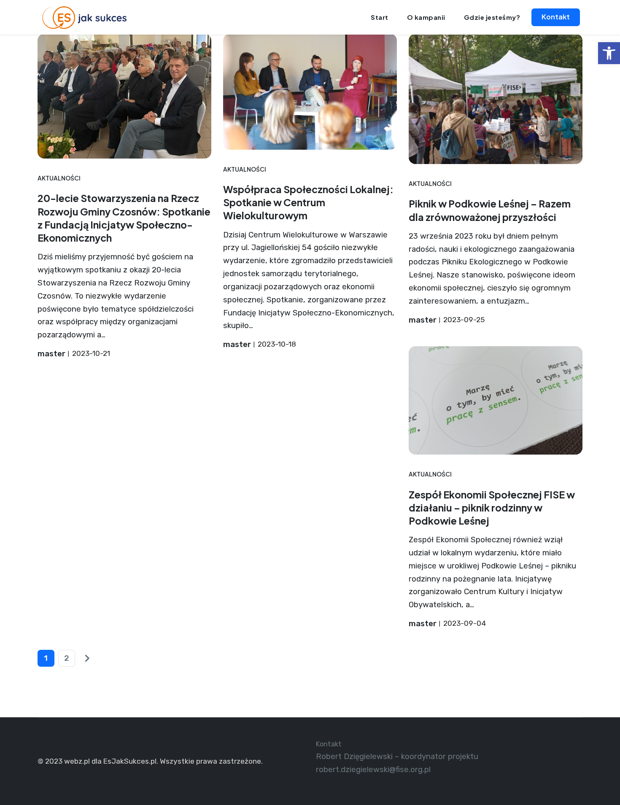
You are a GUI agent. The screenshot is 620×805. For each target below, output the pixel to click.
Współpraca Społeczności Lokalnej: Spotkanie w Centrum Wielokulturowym (308, 202)
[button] (609, 53)
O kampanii (426, 17)
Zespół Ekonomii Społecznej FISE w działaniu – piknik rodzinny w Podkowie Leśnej (492, 507)
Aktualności (59, 178)
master (51, 353)
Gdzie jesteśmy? (492, 17)
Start (379, 17)
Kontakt (556, 16)
